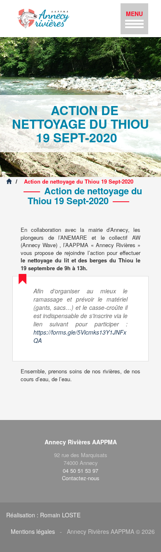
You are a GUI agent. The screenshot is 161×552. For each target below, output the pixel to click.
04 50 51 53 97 (80, 470)
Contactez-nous (80, 478)
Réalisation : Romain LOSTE (43, 515)
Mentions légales (33, 531)
